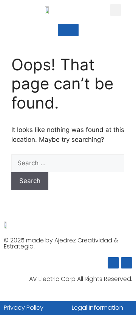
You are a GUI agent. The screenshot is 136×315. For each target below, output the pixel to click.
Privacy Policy (23, 307)
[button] (115, 10)
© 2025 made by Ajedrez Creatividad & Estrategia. (61, 243)
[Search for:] (67, 163)
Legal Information (97, 307)
